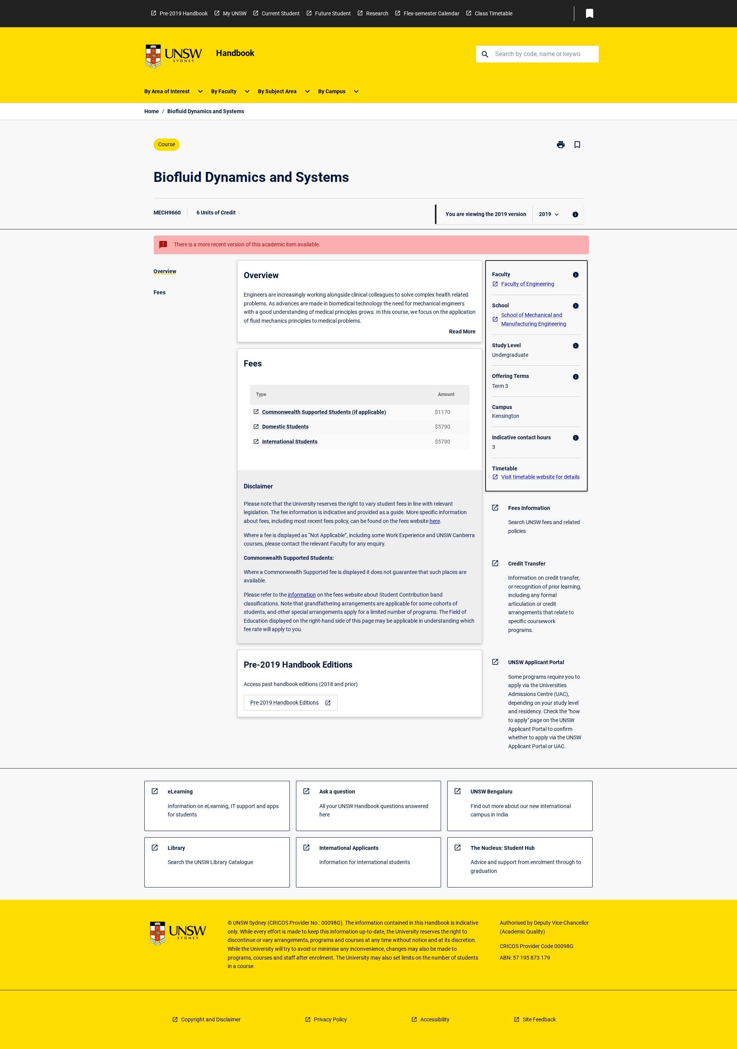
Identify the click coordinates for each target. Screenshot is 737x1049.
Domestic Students (285, 427)
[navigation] (290, 703)
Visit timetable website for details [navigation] (540, 477)
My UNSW (234, 13)
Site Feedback (539, 1019)
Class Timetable (493, 13)
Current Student (281, 13)
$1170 (442, 412)
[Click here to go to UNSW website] (174, 57)
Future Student (333, 13)
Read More (462, 332)
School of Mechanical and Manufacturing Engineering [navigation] (533, 319)
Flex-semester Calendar (431, 13)
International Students (289, 442)
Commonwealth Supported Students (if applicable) (324, 412)
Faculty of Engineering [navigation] (527, 284)
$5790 (442, 427)
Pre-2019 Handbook (184, 13)
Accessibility (434, 1019)
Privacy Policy (330, 1019)
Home (151, 111)
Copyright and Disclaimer (211, 1019)
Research (377, 13)
